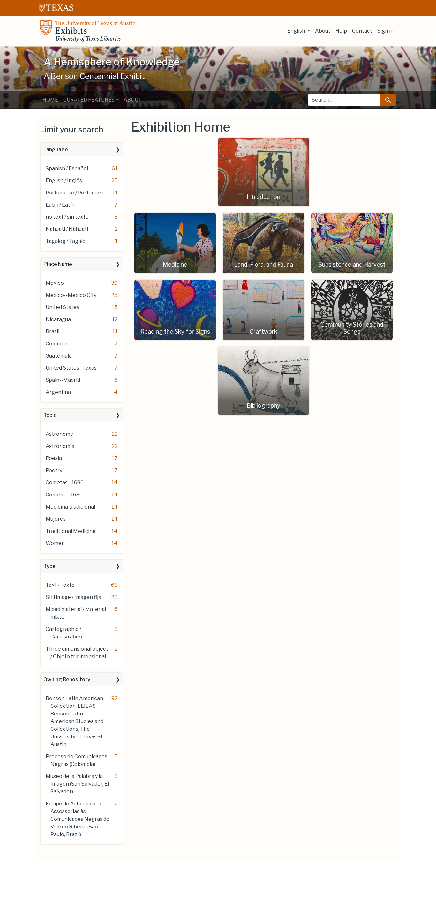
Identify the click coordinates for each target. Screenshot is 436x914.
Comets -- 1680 (64, 495)
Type (49, 566)
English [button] (296, 31)
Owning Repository (66, 679)
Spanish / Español (67, 168)
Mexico (55, 283)
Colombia (57, 344)
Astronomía (60, 446)
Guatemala (59, 356)
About (322, 31)
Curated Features (89, 100)
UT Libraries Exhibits (88, 31)
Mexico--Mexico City (71, 295)
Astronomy (59, 434)
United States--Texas (71, 368)
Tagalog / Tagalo (66, 241)
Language (55, 150)
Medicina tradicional (70, 507)
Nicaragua (58, 319)
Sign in (385, 31)
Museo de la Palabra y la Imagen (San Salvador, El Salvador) (77, 784)
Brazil (52, 332)
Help (341, 31)
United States (62, 307)
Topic (49, 415)
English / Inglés (64, 181)
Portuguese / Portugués (74, 193)
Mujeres (56, 519)
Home (50, 100)
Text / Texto (60, 585)
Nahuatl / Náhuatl (67, 229)
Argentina (58, 392)
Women (55, 543)
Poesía (54, 458)
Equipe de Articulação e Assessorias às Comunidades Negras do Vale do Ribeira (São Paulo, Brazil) (77, 819)
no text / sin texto (67, 217)
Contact (362, 31)
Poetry (54, 470)
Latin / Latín (60, 205)
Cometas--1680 (65, 483)
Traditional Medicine (71, 531)
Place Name (57, 264)
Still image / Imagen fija (73, 597)
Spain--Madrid (63, 380)
